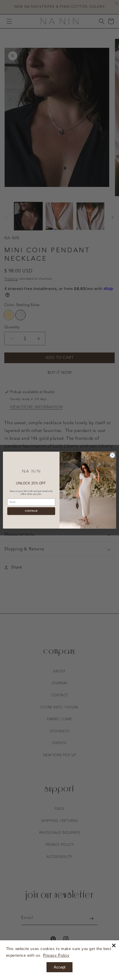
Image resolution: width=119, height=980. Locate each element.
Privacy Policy (56, 955)
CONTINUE (31, 511)
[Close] (114, 945)
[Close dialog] (112, 455)
